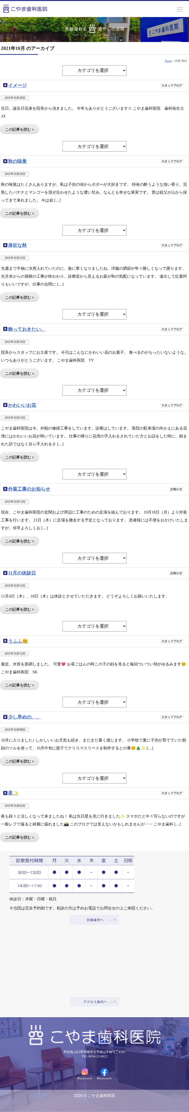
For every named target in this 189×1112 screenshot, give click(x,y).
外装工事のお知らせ (29, 489)
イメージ (17, 85)
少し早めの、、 (24, 717)
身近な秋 (17, 245)
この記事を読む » (19, 129)
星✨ (13, 793)
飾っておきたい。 (27, 329)
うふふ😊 (18, 641)
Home (168, 60)
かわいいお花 (22, 405)
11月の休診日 (22, 573)
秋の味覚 (17, 161)
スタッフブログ (171, 85)
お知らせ (176, 489)
